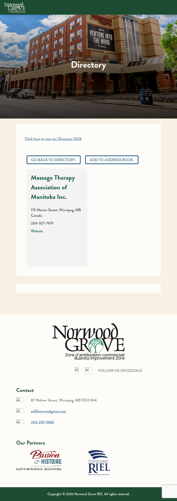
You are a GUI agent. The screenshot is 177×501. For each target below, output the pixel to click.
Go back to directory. (53, 160)
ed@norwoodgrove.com (48, 411)
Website (37, 231)
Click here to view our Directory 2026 (53, 139)
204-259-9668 (42, 422)
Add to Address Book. (112, 160)
